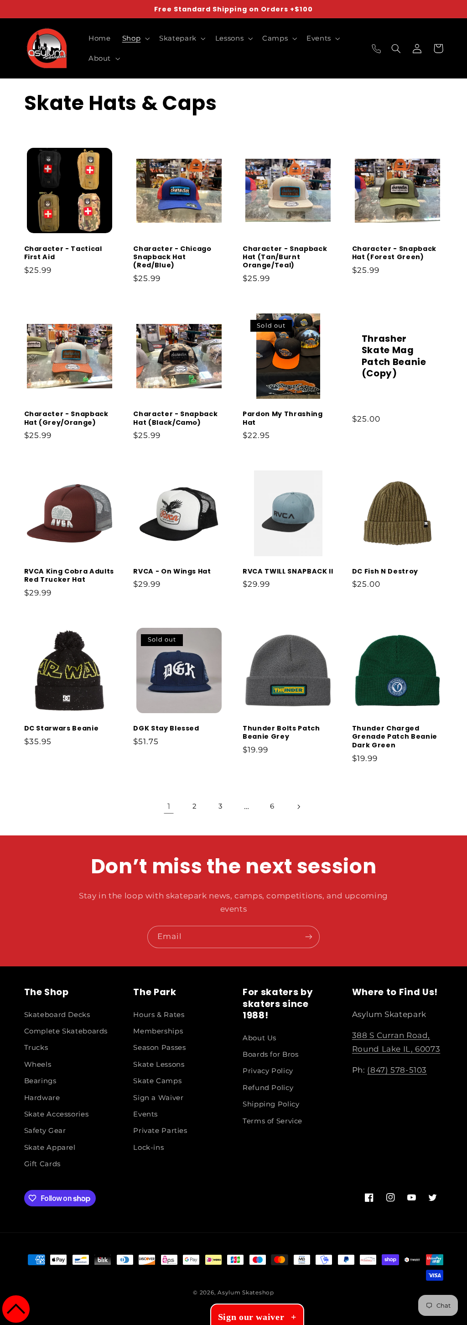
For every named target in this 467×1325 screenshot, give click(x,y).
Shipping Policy (271, 1104)
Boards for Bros (270, 1054)
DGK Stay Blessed (166, 728)
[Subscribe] (308, 937)
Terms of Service (272, 1121)
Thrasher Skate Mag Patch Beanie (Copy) (394, 356)
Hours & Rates (158, 1015)
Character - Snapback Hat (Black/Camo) (175, 418)
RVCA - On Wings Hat (172, 571)
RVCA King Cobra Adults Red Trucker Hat (69, 575)
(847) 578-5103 (397, 1070)
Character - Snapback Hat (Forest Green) (394, 253)
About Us (259, 1038)
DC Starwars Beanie (61, 728)
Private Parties (160, 1131)
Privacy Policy (268, 1071)
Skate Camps (157, 1081)
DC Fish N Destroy (385, 571)
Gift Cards (42, 1164)
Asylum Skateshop (246, 1292)
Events (145, 1114)
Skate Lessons (158, 1064)
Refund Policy (268, 1088)
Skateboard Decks (57, 1015)
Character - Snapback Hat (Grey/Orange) (66, 418)
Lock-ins (148, 1147)
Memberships (158, 1031)
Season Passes (159, 1047)
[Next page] (298, 806)
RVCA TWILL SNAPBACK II (288, 571)
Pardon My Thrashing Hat (283, 418)
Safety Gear (45, 1131)
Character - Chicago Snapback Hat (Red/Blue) (172, 257)
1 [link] (169, 806)
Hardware (42, 1098)
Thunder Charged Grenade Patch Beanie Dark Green (394, 736)
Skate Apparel (50, 1147)
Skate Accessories (56, 1114)
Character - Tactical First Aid (63, 253)
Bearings (40, 1081)
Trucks (36, 1047)
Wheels (38, 1064)
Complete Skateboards (66, 1031)
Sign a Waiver (158, 1098)
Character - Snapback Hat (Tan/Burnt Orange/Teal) (285, 257)
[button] (134, 38)
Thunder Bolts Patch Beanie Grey (281, 732)
